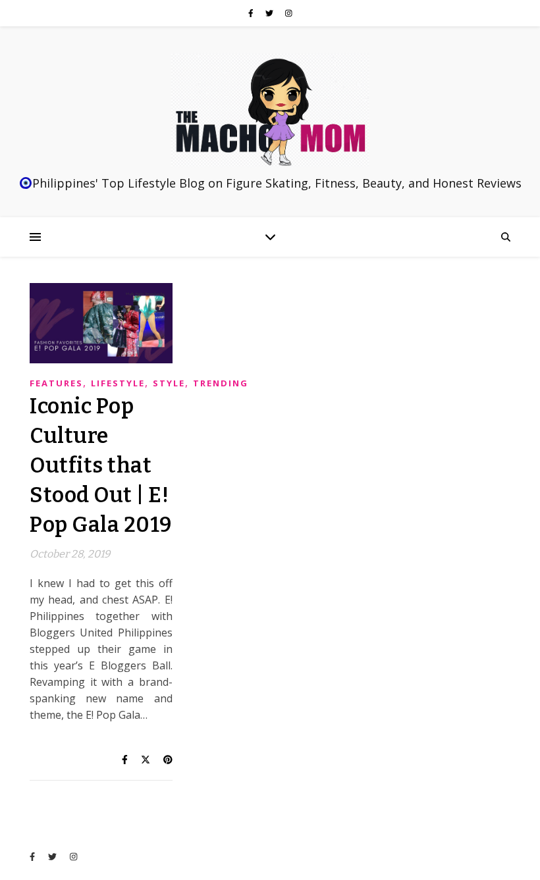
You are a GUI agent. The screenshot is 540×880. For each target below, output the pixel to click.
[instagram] (288, 12)
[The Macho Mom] (270, 110)
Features (56, 383)
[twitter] (270, 12)
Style (169, 383)
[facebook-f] (252, 12)
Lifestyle (118, 383)
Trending (220, 383)
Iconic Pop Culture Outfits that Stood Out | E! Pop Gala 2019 (101, 465)
